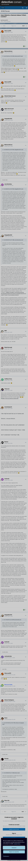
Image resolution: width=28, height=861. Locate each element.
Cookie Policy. (17, 844)
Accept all (14, 847)
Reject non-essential (14, 852)
